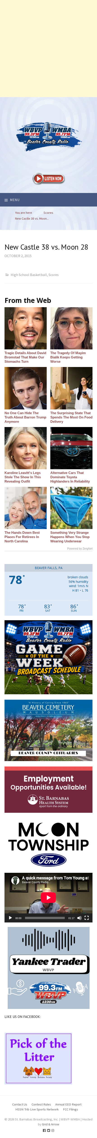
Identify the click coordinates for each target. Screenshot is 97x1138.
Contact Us (19, 1104)
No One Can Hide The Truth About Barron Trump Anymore (25, 417)
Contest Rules (41, 1104)
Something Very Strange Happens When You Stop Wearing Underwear (70, 537)
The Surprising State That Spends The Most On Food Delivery (71, 417)
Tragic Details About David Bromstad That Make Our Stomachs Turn (25, 357)
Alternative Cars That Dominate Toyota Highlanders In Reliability (70, 477)
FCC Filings (70, 1109)
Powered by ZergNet (79, 548)
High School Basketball (29, 274)
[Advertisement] (48, 48)
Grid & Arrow (50, 1124)
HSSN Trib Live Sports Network (37, 1109)
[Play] (10, 918)
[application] (48, 897)
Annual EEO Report (68, 1104)
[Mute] (79, 918)
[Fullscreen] (86, 918)
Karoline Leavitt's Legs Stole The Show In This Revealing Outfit (23, 477)
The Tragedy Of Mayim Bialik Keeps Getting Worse (68, 357)
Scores (53, 274)
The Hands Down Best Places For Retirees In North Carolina (22, 537)
